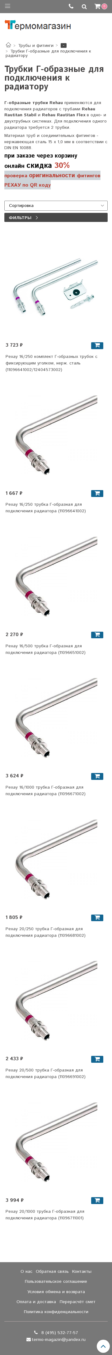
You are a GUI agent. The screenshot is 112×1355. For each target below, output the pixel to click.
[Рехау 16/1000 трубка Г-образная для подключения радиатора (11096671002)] (56, 718)
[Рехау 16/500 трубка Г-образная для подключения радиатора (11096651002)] (56, 576)
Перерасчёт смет (78, 1302)
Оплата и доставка (36, 1302)
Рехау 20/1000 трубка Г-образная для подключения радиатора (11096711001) (45, 1214)
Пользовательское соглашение (56, 1281)
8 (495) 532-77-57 (59, 1333)
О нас (26, 1271)
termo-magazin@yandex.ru (59, 1340)
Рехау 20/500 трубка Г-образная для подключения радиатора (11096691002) (46, 1073)
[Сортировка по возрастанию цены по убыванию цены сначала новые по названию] (56, 206)
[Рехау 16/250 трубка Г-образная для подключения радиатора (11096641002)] (56, 435)
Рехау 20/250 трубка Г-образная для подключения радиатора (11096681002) (46, 932)
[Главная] (8, 46)
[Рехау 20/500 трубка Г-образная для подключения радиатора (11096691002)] (56, 1000)
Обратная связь (52, 1271)
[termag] (37, 24)
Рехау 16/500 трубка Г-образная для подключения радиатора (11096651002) (46, 649)
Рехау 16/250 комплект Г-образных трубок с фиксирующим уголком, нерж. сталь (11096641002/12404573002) (51, 363)
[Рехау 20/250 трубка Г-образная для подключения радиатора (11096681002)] (56, 859)
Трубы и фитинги (36, 46)
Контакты (81, 1271)
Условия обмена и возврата (56, 1292)
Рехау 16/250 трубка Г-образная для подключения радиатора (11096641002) (46, 507)
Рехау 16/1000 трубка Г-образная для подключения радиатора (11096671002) (46, 790)
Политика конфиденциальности (56, 1312)
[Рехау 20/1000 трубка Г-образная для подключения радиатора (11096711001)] (56, 1142)
